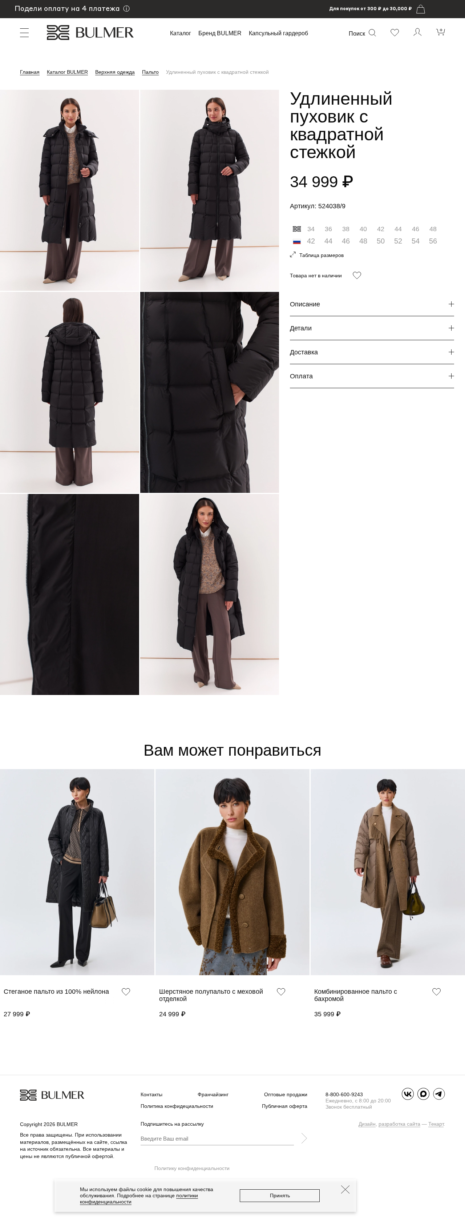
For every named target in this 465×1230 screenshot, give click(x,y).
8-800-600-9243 (344, 1094)
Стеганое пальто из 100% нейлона (56, 991)
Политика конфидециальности (177, 1106)
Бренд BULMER (220, 33)
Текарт (436, 1124)
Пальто (150, 72)
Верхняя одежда (115, 72)
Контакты (151, 1094)
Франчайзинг (213, 1094)
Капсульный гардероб (278, 33)
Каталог (180, 33)
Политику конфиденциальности (192, 1168)
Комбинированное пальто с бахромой (355, 995)
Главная (30, 72)
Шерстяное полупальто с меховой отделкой (211, 995)
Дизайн (367, 1124)
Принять (280, 1195)
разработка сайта (399, 1124)
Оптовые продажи (285, 1094)
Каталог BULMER (67, 72)
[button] (3, 881)
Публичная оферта (284, 1106)
